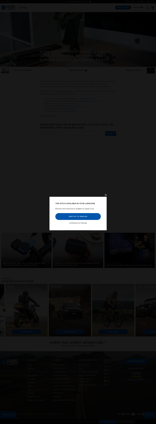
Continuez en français (78, 223)
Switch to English (78, 216)
